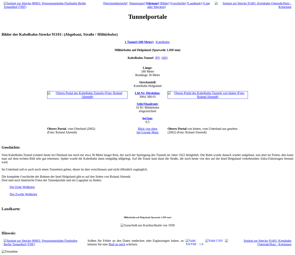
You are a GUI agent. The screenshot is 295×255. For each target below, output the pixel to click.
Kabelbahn (163, 42)
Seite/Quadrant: (147, 104)
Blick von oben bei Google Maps (148, 130)
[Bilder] (164, 3)
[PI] (157, 57)
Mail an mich (117, 244)
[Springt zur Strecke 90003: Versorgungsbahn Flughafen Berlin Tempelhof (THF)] (51, 7)
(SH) (164, 57)
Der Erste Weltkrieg (22, 187)
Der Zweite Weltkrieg (23, 194)
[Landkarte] (194, 3)
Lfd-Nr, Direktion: (147, 93)
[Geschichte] (178, 3)
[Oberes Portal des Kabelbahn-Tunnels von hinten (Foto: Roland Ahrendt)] (208, 96)
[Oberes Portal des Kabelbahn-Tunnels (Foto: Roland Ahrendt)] (87, 96)
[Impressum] (137, 3)
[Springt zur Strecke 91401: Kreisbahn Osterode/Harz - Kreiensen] (253, 7)
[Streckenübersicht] (115, 3)
